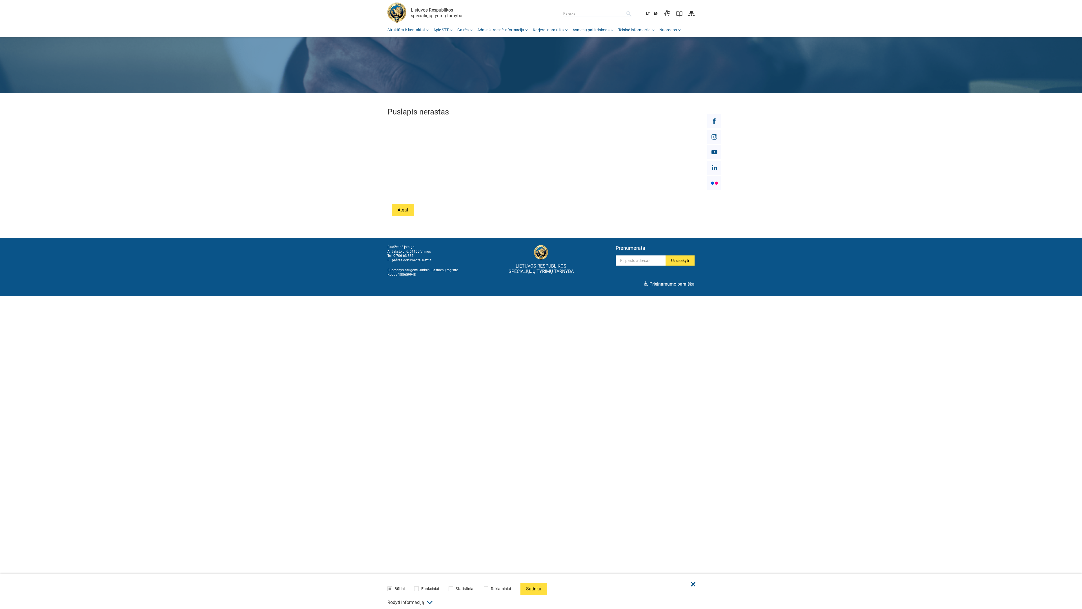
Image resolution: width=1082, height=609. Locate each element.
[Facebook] (714, 121)
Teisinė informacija (634, 30)
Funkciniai (430, 588)
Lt (648, 14)
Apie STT (441, 30)
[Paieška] (628, 13)
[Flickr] (714, 183)
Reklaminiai (501, 588)
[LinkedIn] (714, 168)
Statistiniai (465, 588)
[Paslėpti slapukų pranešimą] (693, 584)
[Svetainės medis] (691, 13)
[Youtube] (714, 152)
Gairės (463, 30)
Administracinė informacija (500, 30)
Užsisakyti (680, 260)
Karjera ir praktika (548, 30)
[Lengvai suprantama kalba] (679, 13)
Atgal (403, 210)
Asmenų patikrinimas (591, 30)
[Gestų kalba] (667, 13)
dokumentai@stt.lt (417, 260)
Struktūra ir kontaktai (406, 30)
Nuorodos (668, 30)
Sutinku (533, 589)
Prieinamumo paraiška (672, 284)
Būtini (399, 588)
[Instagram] (714, 137)
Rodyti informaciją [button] (405, 602)
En (656, 14)
